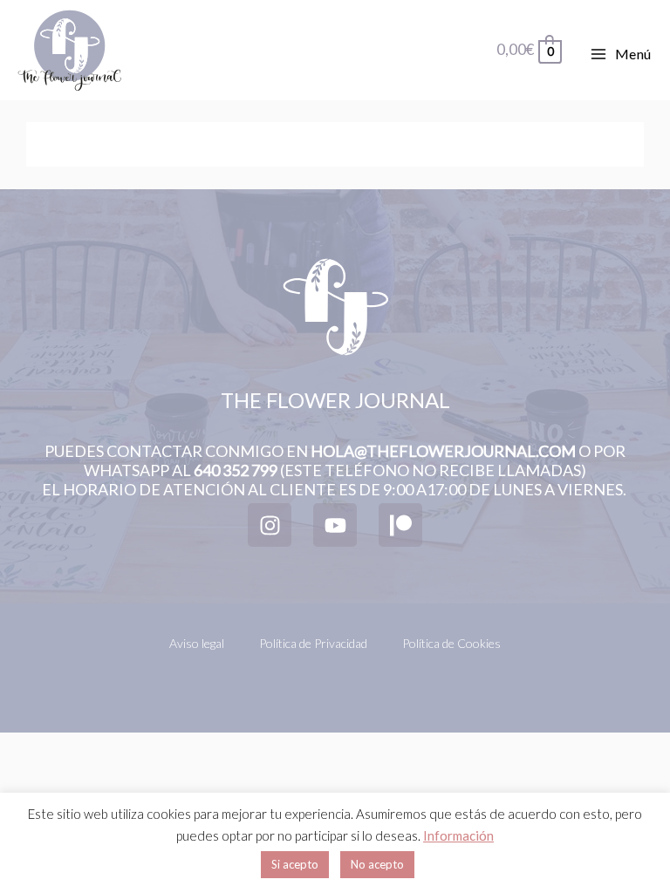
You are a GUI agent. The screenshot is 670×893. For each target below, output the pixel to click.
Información (458, 835)
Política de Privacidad (313, 643)
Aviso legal (196, 643)
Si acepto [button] (294, 864)
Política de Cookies (451, 643)
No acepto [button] (377, 864)
